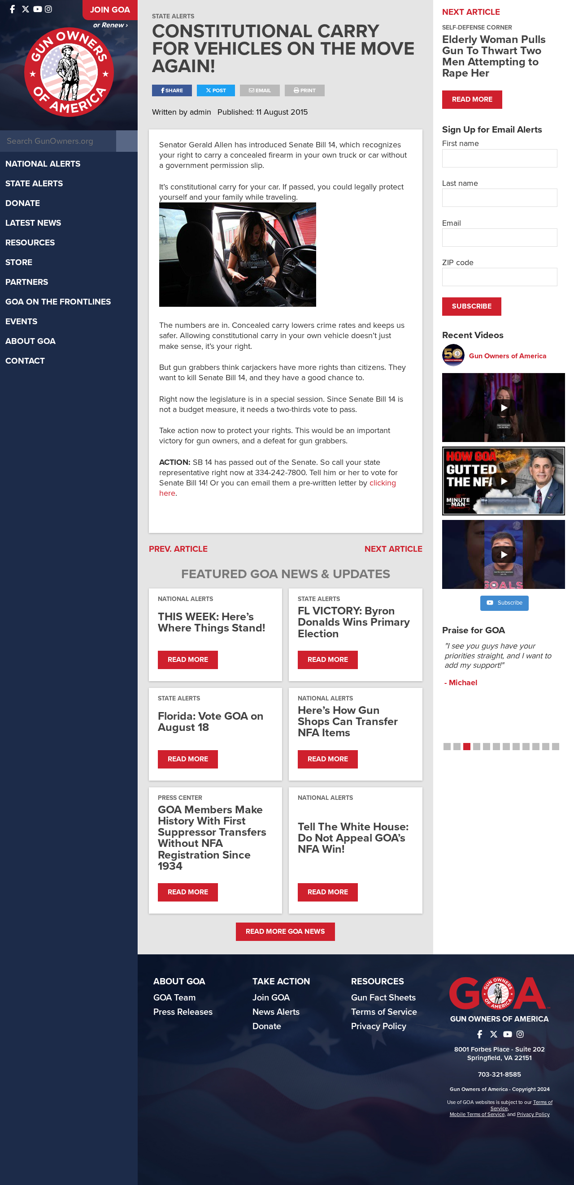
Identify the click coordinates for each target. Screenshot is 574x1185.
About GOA (30, 341)
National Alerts (42, 164)
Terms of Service (384, 1012)
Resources (30, 243)
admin (201, 112)
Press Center (180, 798)
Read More (188, 659)
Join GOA (110, 10)
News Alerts (276, 1012)
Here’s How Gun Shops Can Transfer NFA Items (348, 722)
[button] (447, 746)
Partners (26, 282)
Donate (22, 203)
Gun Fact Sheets (383, 997)
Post (218, 90)
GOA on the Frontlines (58, 302)
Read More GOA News (285, 931)
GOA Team (174, 997)
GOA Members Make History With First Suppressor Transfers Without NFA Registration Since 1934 (212, 838)
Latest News (33, 223)
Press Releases (183, 1012)
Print (307, 90)
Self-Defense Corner (477, 27)
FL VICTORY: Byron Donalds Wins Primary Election (354, 622)
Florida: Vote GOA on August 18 (211, 722)
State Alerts (34, 184)
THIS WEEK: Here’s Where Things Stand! (211, 622)
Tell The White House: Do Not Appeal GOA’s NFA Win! (353, 838)
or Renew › (110, 25)
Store (18, 262)
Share (173, 90)
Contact (25, 361)
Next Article (393, 549)
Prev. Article (178, 549)
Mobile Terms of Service (477, 1114)
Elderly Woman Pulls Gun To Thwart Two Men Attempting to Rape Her (494, 56)
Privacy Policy (378, 1026)
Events (21, 321)
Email (262, 90)
